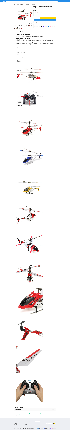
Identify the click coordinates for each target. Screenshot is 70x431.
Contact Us (26, 424)
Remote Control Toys (21, 4)
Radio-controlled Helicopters (26, 4)
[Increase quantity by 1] (38, 18)
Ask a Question (52, 409)
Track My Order (26, 423)
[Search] (57, 1)
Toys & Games (16, 4)
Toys (18, 4)
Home (14, 4)
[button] (61, 1)
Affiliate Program (15, 424)
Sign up (54, 423)
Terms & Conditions (15, 423)
